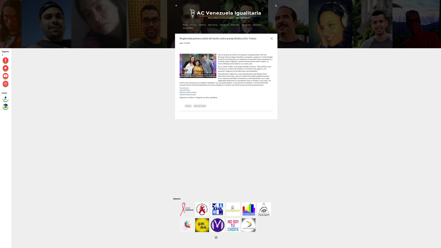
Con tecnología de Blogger (227, 237)
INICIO (185, 25)
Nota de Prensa (200, 106)
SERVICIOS (257, 25)
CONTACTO (224, 25)
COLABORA (246, 25)
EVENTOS (202, 25)
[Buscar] (276, 6)
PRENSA (193, 25)
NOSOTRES (235, 25)
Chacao (188, 106)
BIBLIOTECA (213, 25)
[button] (271, 39)
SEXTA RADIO (188, 28)
